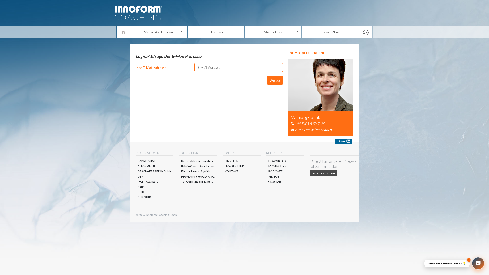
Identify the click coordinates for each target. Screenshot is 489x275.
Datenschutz (148, 181)
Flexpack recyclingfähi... (196, 171)
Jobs (141, 186)
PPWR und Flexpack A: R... (198, 176)
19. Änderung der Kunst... (197, 181)
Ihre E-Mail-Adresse (151, 68)
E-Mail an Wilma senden (313, 130)
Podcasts (276, 171)
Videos (273, 176)
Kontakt (232, 171)
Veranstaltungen (158, 32)
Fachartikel (278, 166)
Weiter (275, 80)
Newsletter (234, 166)
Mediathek (273, 32)
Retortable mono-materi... (198, 161)
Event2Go (330, 32)
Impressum (146, 161)
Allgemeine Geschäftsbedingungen (154, 171)
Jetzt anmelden (323, 173)
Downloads (277, 161)
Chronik (144, 197)
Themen (216, 32)
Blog (141, 192)
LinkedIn (231, 161)
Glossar (274, 181)
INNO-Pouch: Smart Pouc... (198, 166)
